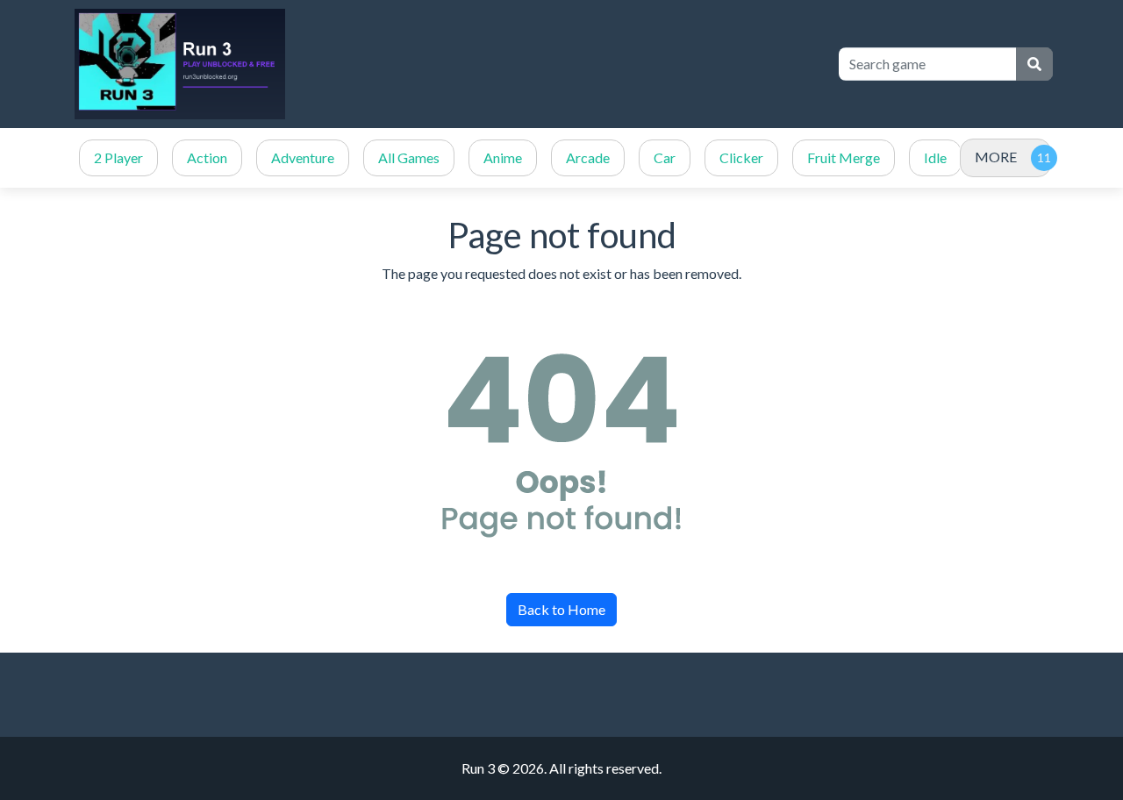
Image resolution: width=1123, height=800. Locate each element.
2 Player (118, 157)
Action (207, 157)
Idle (935, 157)
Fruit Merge (843, 157)
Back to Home (561, 609)
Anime (502, 157)
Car (665, 157)
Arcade (588, 157)
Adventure (302, 157)
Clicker (741, 157)
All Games (409, 157)
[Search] (1034, 64)
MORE (996, 156)
